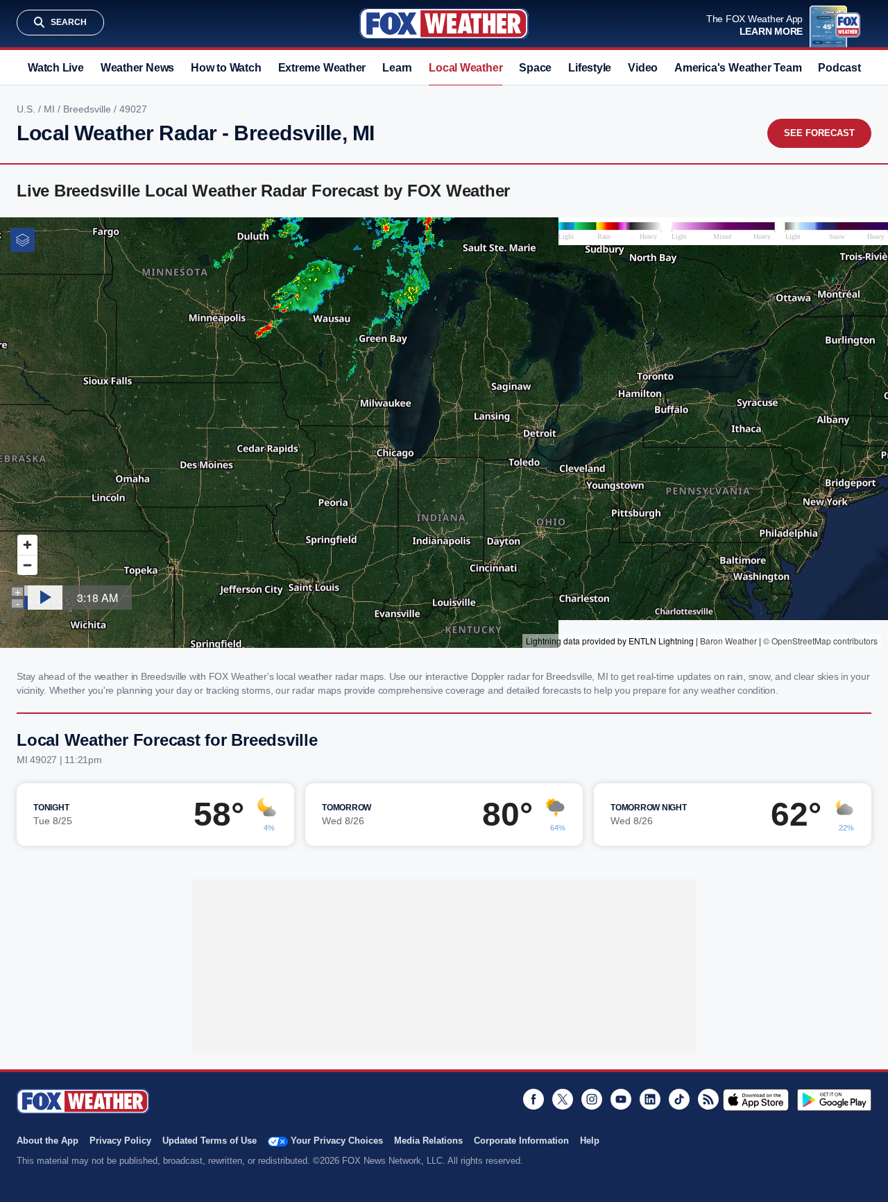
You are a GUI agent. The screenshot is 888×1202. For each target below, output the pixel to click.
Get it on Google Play (834, 1100)
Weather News (137, 68)
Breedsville (88, 109)
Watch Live (56, 68)
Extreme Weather (322, 68)
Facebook (533, 1099)
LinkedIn (650, 1099)
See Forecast (819, 133)
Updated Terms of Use (209, 1140)
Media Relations (428, 1140)
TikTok (679, 1099)
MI (51, 109)
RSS (708, 1099)
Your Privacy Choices (337, 1140)
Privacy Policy (120, 1140)
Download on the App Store (756, 1100)
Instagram (591, 1099)
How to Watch (226, 68)
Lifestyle (589, 68)
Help (589, 1140)
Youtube (620, 1099)
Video (643, 68)
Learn (397, 68)
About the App (47, 1140)
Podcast (839, 68)
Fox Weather (444, 23)
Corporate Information (521, 1140)
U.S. (27, 109)
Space (535, 68)
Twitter (562, 1099)
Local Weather (465, 68)
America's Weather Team (737, 68)
